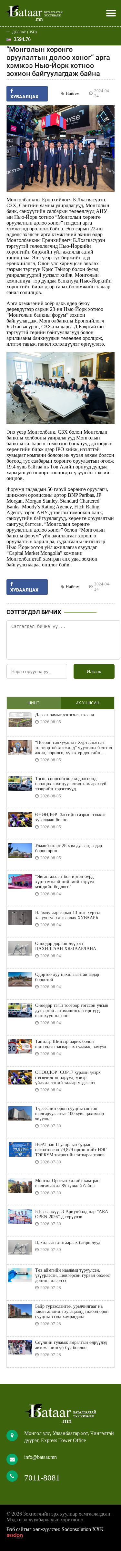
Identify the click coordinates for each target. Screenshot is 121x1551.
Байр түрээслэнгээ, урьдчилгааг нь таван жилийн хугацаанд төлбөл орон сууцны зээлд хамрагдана (72, 1311)
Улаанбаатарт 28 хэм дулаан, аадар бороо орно (68, 848)
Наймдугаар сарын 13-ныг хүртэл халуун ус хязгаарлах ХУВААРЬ (67, 915)
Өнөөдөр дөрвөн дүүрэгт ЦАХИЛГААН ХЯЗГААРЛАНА (65, 946)
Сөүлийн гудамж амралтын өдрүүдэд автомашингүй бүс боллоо (71, 1345)
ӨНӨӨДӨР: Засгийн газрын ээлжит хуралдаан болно (70, 817)
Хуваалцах (24, 589)
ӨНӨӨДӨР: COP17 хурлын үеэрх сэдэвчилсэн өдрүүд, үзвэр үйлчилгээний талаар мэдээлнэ (68, 1077)
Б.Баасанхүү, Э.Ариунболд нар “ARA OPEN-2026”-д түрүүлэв (71, 1214)
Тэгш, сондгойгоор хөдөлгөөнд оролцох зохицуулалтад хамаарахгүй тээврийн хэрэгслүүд (70, 783)
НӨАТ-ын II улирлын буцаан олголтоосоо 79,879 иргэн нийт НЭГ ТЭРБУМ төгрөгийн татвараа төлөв (70, 1149)
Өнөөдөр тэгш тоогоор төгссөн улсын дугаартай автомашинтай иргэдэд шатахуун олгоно (71, 1010)
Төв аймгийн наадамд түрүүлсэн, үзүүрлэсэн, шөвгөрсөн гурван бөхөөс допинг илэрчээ (72, 1275)
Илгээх (94, 671)
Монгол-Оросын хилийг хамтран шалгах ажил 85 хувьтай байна (67, 1183)
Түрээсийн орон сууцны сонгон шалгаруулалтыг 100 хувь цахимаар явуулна (69, 1113)
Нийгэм (72, 93)
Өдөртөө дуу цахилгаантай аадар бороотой (67, 977)
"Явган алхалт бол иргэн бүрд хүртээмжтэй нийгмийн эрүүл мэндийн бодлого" (64, 881)
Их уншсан (87, 703)
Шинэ (33, 703)
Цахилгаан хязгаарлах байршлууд (67, 1242)
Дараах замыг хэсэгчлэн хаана (64, 714)
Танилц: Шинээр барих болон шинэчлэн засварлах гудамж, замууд (70, 1044)
